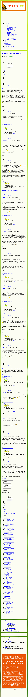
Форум (19, 680)
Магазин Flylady (8, 637)
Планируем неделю (9, 641)
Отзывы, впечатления (9, 680)
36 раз (14, 187)
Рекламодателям (18, 682)
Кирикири (10, 56)
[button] (4, 62)
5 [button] (4, 74)
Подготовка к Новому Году (11, 676)
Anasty (3, 216)
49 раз (14, 224)
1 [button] (4, 70)
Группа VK (6, 668)
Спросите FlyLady (8, 674)
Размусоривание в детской (11, 53)
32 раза (14, 457)
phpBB (17, 683)
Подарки (5, 679)
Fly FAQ (19, 673)
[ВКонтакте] (2, 616)
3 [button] (4, 72)
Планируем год (8, 643)
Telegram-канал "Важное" (11, 667)
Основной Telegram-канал (11, 666)
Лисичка (4, 125)
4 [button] (4, 73)
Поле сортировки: (7, 484)
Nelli (3, 449)
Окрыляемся (19, 674)
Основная (6, 671)
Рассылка (19, 672)
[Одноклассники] (4, 616)
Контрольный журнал (9, 673)
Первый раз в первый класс (10, 190)
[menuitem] (11, 26)
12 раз (14, 133)
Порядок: (5, 486)
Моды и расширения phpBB (11, 685)
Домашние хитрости (15, 679)
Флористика (16, 678)
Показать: (5, 481)
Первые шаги (14, 671)
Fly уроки (12, 672)
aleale (3, 181)
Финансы (15, 677)
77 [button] (5, 77)
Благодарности (8, 682)
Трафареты (7, 647)
